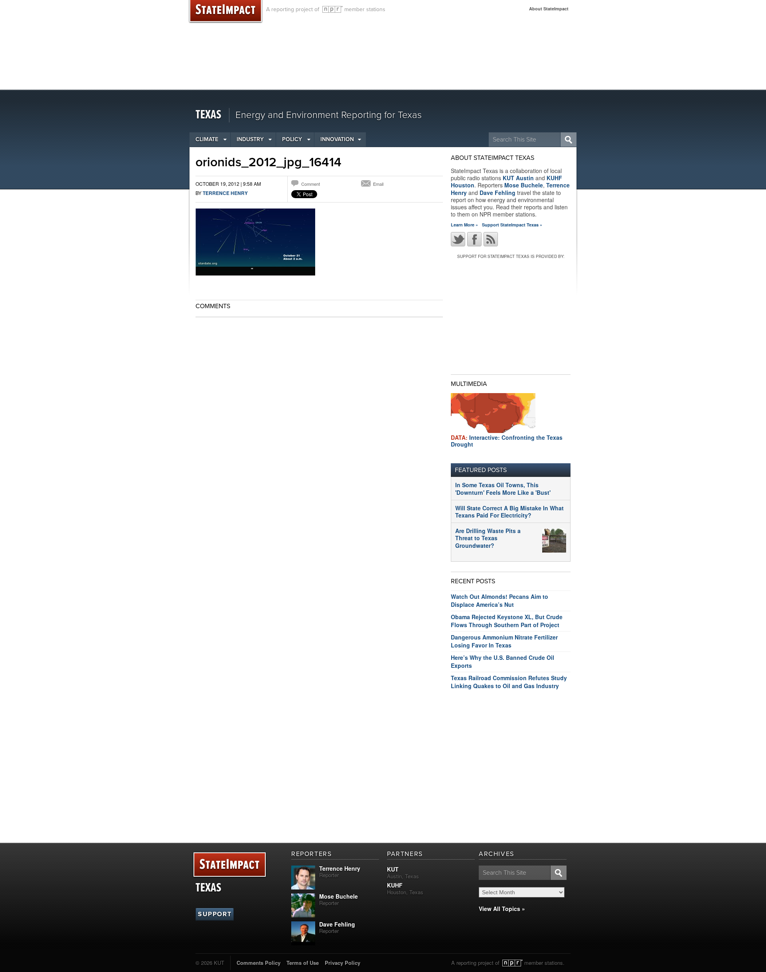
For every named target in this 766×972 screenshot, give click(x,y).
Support (214, 914)
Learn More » (464, 225)
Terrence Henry (225, 193)
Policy (292, 139)
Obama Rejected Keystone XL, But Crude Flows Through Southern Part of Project (507, 621)
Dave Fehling (497, 193)
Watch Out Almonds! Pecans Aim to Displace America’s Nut (499, 600)
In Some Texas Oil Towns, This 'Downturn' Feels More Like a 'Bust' (503, 488)
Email (378, 184)
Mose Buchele (523, 185)
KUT (393, 869)
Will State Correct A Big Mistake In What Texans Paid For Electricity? (509, 511)
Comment (310, 184)
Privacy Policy (342, 962)
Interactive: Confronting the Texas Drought (507, 440)
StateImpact (230, 865)
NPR (332, 9)
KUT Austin (518, 178)
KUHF (395, 885)
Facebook (474, 239)
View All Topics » (502, 909)
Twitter (458, 239)
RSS (491, 239)
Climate (206, 139)
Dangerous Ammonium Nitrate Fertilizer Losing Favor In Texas (504, 641)
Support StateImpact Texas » (512, 225)
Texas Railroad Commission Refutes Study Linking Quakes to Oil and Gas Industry (509, 682)
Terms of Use (302, 962)
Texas (208, 115)
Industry (250, 139)
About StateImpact (549, 9)
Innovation (337, 139)
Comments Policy (258, 962)
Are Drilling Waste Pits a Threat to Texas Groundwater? (488, 538)
